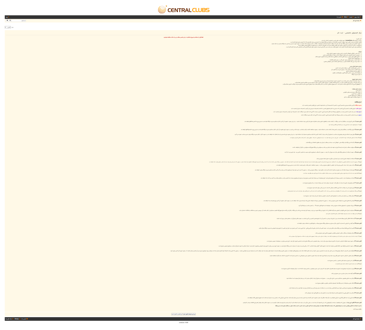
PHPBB (186, 322)
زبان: (12, 27)
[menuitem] (351, 17)
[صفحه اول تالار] (183, 9)
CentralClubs (181, 322)
